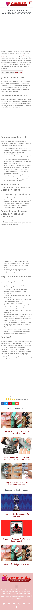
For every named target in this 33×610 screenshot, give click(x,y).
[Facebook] (4, 604)
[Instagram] (9, 604)
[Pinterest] (19, 604)
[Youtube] (24, 604)
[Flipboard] (29, 604)
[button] (30, 3)
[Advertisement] (16, 33)
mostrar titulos (18, 72)
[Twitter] (14, 604)
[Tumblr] (16, 607)
